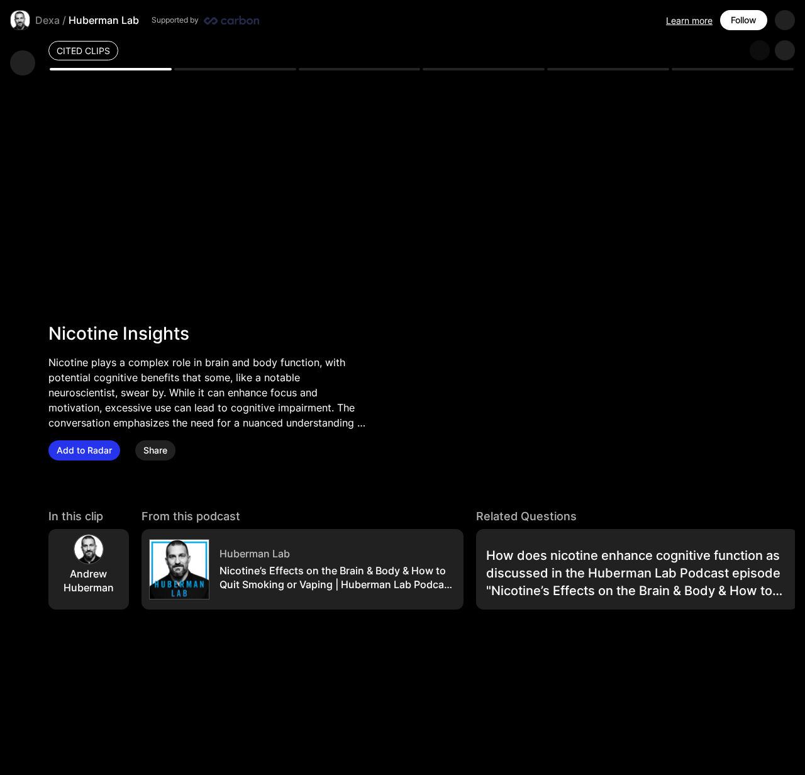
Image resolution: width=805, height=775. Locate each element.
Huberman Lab (104, 20)
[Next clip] (785, 50)
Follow (744, 19)
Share (155, 450)
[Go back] (22, 62)
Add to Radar (84, 450)
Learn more (689, 20)
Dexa (47, 20)
